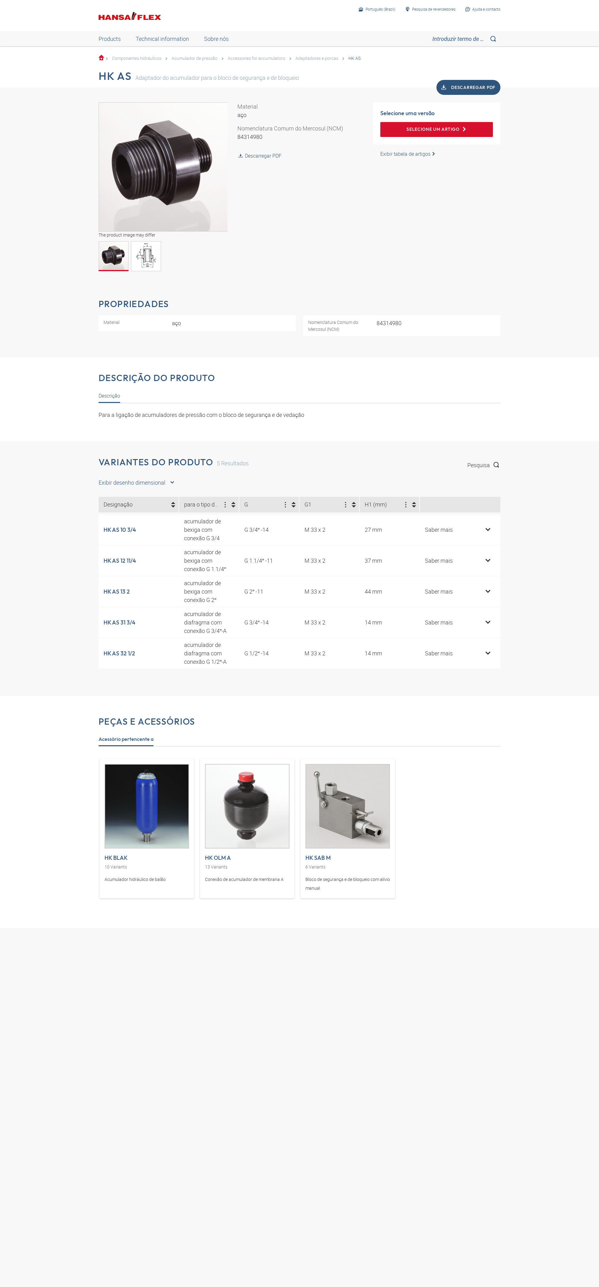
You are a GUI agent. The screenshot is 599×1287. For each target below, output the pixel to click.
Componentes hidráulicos (136, 58)
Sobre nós (216, 38)
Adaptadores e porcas (316, 58)
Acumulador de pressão (194, 58)
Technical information (162, 38)
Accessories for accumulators (256, 58)
